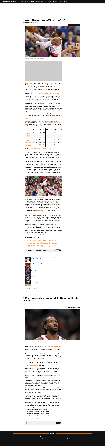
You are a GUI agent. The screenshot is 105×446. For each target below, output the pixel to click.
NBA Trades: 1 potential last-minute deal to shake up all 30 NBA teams (42, 417)
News (14, 1)
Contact (52, 436)
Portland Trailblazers (48, 83)
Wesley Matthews (29, 83)
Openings (42, 436)
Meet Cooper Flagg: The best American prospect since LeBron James (42, 243)
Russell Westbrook (50, 122)
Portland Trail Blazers (33, 288)
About (65, 1)
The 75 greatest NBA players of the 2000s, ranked (37, 411)
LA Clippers (31, 427)
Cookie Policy (65, 438)
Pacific (54, 1)
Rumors (18, 1)
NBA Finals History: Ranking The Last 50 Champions (47, 93)
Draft (28, 1)
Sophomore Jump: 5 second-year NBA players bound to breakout (41, 246)
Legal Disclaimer (76, 438)
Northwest (49, 1)
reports (41, 96)
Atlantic (32, 1)
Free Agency (23, 1)
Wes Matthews (38, 210)
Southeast (43, 1)
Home (26, 288)
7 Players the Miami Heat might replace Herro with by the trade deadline (42, 242)
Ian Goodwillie (27, 305)
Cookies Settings (54, 440)
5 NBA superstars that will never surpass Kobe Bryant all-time (40, 418)
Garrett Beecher (28, 22)
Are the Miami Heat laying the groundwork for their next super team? (41, 245)
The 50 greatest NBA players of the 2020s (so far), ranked (39, 415)
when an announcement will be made (52, 346)
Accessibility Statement (30, 440)
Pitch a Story (27, 438)
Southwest (60, 1)
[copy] (32, 25)
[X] (98, 1)
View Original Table (47, 148)
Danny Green (29, 163)
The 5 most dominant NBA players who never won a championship (41, 240)
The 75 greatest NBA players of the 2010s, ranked (37, 413)
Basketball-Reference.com (36, 148)
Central (37, 1)
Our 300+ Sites (65, 436)
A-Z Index (42, 440)
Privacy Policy (43, 438)
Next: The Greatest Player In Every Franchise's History (37, 234)
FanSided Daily (76, 436)
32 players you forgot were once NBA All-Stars (36, 409)
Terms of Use (53, 438)
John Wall (43, 122)
